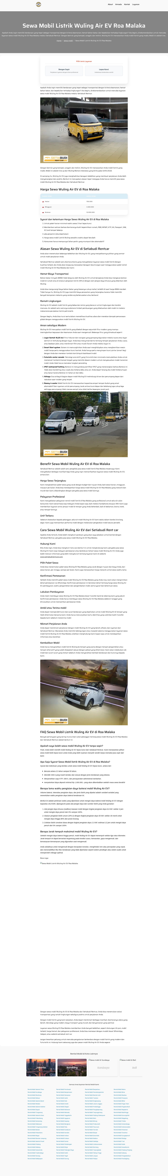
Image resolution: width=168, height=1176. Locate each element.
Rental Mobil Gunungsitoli (121, 1115)
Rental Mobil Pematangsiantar (94, 1092)
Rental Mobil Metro (120, 1089)
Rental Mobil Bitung (91, 1121)
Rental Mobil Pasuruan (92, 1127)
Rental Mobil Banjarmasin (64, 1092)
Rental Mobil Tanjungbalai (93, 1150)
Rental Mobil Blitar (119, 1101)
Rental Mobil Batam (34, 1130)
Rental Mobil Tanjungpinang (93, 1112)
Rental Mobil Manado (63, 1112)
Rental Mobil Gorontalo (92, 1136)
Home (59, 40)
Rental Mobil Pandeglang (121, 1159)
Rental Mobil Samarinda (35, 1150)
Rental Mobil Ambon (62, 1136)
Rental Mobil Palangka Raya (65, 1150)
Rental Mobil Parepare (121, 1098)
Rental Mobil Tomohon (120, 1133)
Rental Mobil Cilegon (62, 1107)
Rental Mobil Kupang (62, 1121)
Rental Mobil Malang (34, 1147)
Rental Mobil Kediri (62, 1153)
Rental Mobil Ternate (91, 1130)
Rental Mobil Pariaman (121, 1130)
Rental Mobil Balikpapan (35, 1159)
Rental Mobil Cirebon (62, 1138)
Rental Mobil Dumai (62, 1141)
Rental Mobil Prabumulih (92, 1124)
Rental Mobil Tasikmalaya (35, 1153)
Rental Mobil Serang (34, 1156)
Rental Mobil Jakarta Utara (36, 1115)
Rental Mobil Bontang (91, 1147)
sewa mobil (68, 40)
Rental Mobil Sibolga (120, 1138)
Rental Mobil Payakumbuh (122, 1107)
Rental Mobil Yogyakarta (63, 1115)
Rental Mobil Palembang (35, 1118)
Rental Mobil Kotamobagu (122, 1124)
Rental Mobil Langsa (91, 1156)
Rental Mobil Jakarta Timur (36, 1089)
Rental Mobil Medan (34, 1104)
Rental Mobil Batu (90, 1118)
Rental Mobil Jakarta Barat (36, 1101)
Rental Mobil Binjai (62, 1147)
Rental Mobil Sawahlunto (121, 1147)
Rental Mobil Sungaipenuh (122, 1136)
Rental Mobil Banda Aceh (93, 1095)
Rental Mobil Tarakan (91, 1098)
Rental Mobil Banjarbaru (92, 1089)
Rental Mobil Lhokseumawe (93, 1144)
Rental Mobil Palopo (91, 1159)
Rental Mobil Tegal (62, 1156)
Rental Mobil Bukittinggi (121, 1112)
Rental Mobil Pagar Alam (121, 1104)
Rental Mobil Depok (34, 1110)
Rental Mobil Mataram (63, 1110)
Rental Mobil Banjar (91, 1133)
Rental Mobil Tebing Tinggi (93, 1153)
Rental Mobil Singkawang (93, 1101)
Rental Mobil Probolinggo (93, 1107)
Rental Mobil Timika (120, 1121)
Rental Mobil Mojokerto (121, 1110)
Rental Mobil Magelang (121, 1118)
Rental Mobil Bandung (34, 1095)
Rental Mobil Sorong (62, 1159)
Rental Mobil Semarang (35, 1121)
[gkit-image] (39, 4)
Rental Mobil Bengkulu (63, 1124)
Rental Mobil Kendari (62, 1133)
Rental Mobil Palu (61, 1127)
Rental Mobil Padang (34, 1144)
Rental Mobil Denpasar (63, 1095)
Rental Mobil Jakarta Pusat (36, 1141)
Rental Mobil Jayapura (63, 1118)
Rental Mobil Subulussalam (122, 1127)
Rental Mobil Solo (61, 1101)
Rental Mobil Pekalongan (64, 1144)
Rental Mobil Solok (119, 1144)
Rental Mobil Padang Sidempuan (95, 1115)
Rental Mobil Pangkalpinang (93, 1110)
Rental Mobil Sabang (120, 1153)
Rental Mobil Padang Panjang (123, 1150)
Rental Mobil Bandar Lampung (37, 1138)
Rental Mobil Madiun (91, 1138)
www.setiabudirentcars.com (51, 556)
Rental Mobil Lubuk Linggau (93, 1104)
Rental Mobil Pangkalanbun (122, 1156)
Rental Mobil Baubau (120, 1095)
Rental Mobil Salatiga (91, 1141)
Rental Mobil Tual (119, 1141)
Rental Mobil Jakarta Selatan (36, 1107)
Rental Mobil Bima (119, 1092)
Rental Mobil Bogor (33, 1136)
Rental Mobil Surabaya (35, 1092)
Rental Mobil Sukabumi (63, 1130)
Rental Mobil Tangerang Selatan (38, 1127)
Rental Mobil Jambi (62, 1098)
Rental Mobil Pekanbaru (35, 1133)
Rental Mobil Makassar (35, 1124)
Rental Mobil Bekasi (34, 1098)
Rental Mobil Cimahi (62, 1104)
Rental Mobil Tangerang (35, 1112)
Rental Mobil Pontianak (63, 1089)
